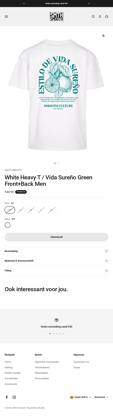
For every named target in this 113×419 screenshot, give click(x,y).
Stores (76, 367)
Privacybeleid (42, 378)
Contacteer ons (81, 362)
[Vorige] (23, 3)
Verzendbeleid (42, 367)
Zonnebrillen (11, 378)
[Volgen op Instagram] (14, 397)
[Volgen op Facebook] (7, 397)
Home (8, 362)
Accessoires (11, 384)
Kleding (9, 367)
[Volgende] (89, 3)
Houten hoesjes (13, 373)
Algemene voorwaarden (47, 362)
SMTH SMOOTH (13, 170)
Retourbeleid (41, 373)
